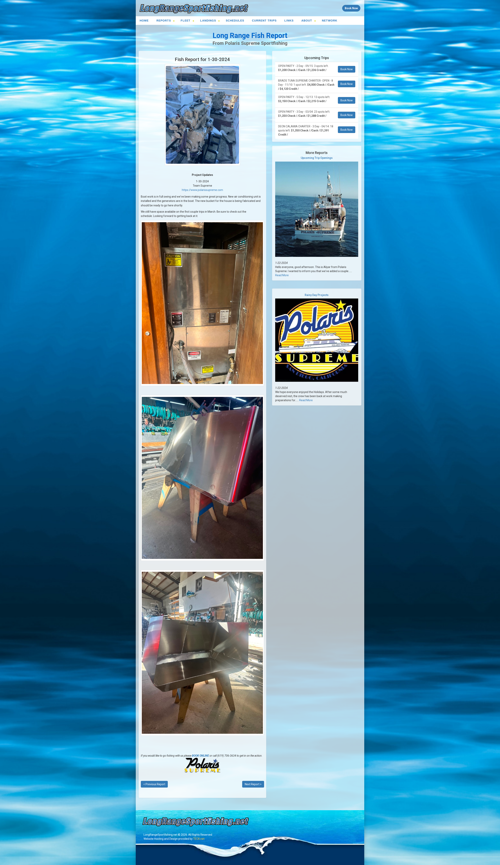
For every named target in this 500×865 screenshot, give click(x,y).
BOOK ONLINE (200, 755)
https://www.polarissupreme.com (202, 190)
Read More (282, 275)
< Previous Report (154, 784)
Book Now (346, 69)
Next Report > (253, 784)
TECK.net (198, 838)
